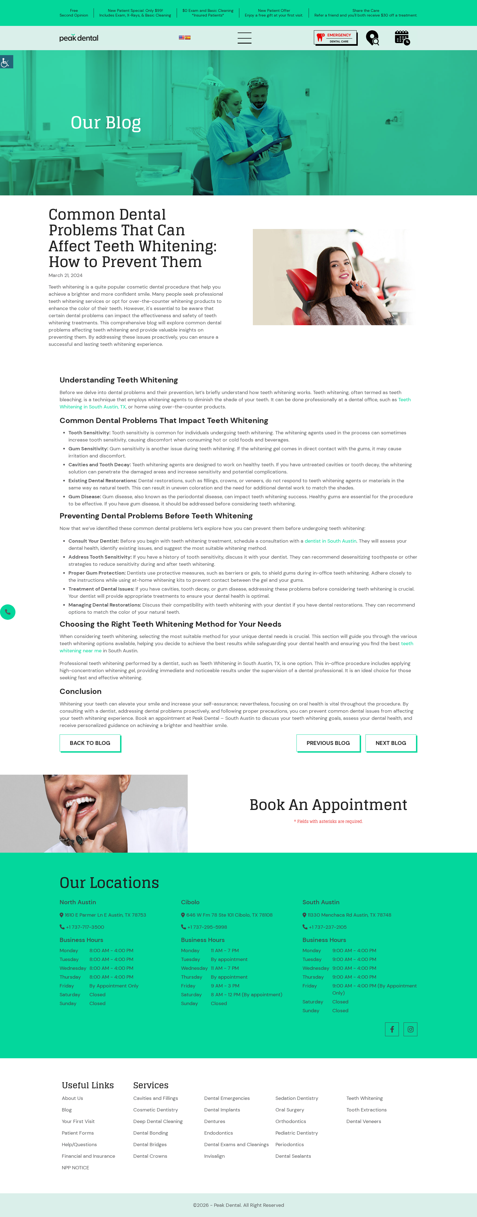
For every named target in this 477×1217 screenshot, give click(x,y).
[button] (392, 1029)
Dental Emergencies (227, 1098)
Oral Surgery (289, 1109)
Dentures (214, 1121)
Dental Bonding (150, 1133)
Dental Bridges (150, 1144)
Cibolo (190, 902)
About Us (72, 1098)
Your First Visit (78, 1121)
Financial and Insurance (88, 1156)
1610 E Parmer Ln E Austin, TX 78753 (105, 915)
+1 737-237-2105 (328, 927)
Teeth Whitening (364, 1098)
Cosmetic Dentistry (155, 1109)
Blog (67, 1109)
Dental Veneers (363, 1121)
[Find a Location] (372, 37)
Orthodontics (290, 1121)
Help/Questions (79, 1144)
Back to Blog (90, 743)
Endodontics (218, 1133)
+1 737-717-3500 (85, 927)
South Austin (321, 902)
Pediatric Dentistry (296, 1133)
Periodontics (289, 1144)
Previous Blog (328, 743)
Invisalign (214, 1156)
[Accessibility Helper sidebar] (6, 61)
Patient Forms (78, 1133)
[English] (181, 37)
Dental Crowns (150, 1156)
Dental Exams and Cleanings (236, 1144)
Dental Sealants (293, 1156)
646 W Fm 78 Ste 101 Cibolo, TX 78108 (229, 915)
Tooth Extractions (366, 1109)
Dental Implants (222, 1109)
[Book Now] (402, 37)
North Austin (78, 902)
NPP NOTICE (75, 1167)
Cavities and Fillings (155, 1098)
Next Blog (391, 743)
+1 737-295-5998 (207, 927)
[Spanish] (187, 37)
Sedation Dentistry (296, 1098)
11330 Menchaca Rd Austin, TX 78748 (349, 915)
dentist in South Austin (330, 541)
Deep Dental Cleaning (158, 1121)
